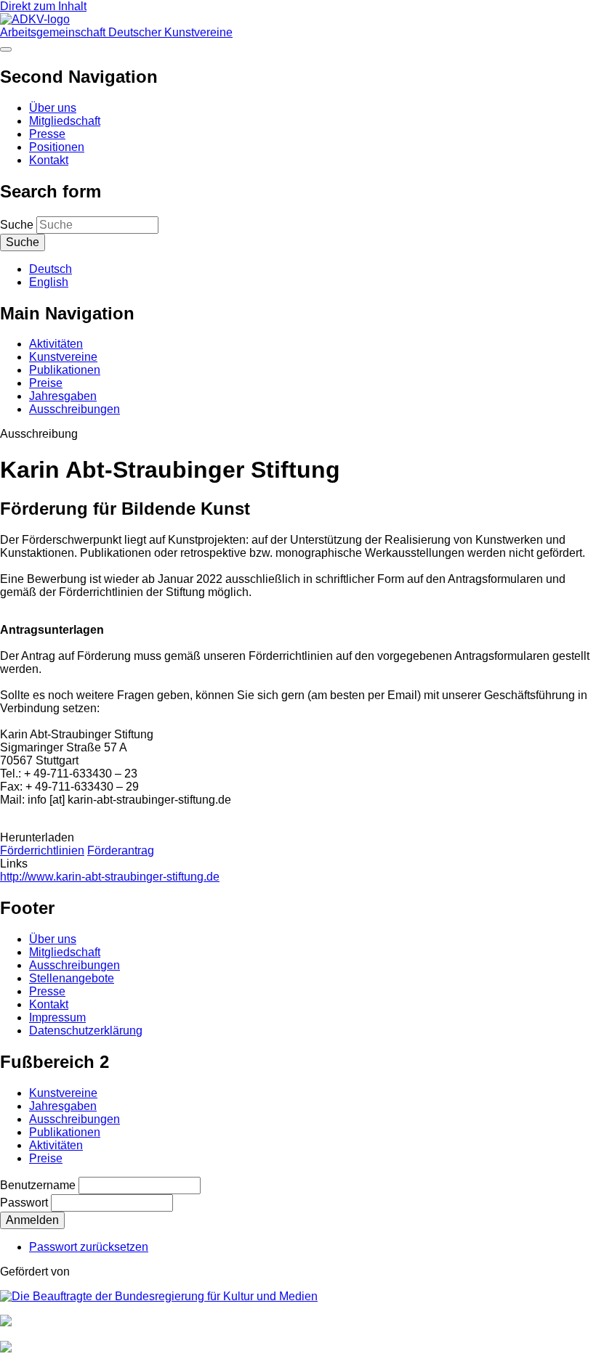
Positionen (56, 147)
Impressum (57, 1017)
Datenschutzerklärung (85, 1030)
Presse (47, 134)
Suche (16, 225)
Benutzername (38, 1185)
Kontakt (48, 160)
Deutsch (50, 269)
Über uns (52, 108)
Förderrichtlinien (42, 850)
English (48, 282)
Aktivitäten (56, 344)
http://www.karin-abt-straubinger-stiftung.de (110, 876)
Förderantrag (120, 850)
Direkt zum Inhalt (43, 6)
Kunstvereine (63, 357)
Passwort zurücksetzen (88, 1247)
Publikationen (64, 370)
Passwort (24, 1202)
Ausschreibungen (74, 409)
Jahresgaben (63, 396)
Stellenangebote (71, 978)
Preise (46, 383)
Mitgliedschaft (64, 121)
